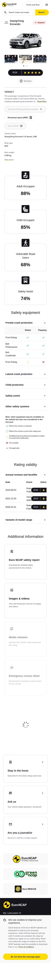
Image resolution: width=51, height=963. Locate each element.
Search (41, 12)
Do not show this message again (25, 957)
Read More (42, 101)
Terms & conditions (26, 947)
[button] (11, 59)
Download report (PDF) (18, 117)
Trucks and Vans (33, 5)
